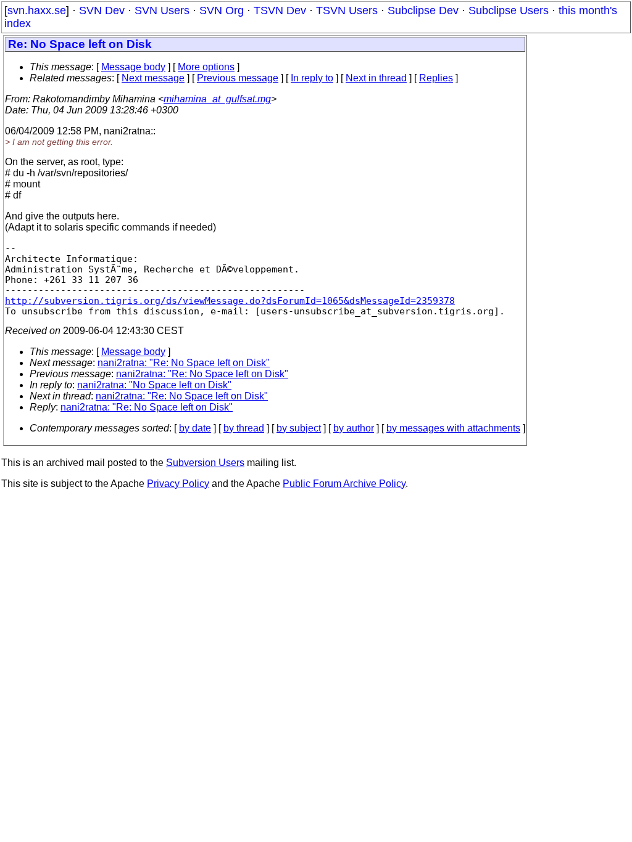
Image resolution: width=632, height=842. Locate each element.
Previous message (237, 78)
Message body (133, 67)
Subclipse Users (508, 10)
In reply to (312, 78)
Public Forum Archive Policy (344, 483)
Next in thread (376, 78)
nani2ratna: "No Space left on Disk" (154, 385)
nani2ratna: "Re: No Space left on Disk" (184, 363)
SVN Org (221, 10)
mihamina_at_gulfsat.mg (217, 99)
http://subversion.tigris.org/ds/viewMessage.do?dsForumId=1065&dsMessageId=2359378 (230, 300)
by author (353, 428)
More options (206, 67)
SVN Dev (102, 10)
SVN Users (162, 10)
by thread (243, 428)
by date (195, 428)
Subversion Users (205, 462)
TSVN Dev (280, 10)
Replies (436, 78)
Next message (153, 78)
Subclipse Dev (423, 10)
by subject (298, 428)
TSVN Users (347, 10)
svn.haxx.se (36, 10)
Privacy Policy (178, 483)
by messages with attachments (453, 428)
